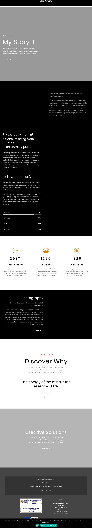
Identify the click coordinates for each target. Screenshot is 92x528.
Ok (37, 525)
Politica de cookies (61, 511)
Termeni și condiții (61, 507)
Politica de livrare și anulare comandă (61, 504)
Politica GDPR (61, 509)
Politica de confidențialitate (61, 513)
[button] (44, 397)
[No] (90, 523)
